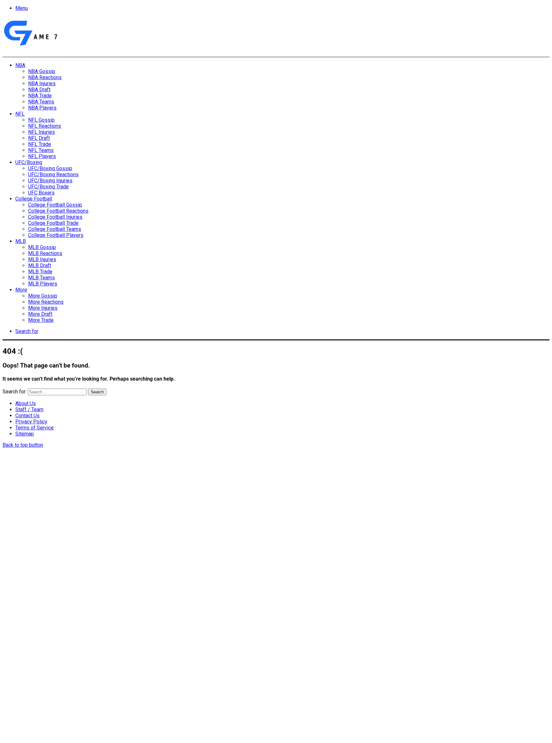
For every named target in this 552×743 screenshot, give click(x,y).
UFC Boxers (41, 193)
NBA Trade (40, 96)
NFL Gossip (41, 120)
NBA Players (42, 108)
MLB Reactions (45, 253)
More (21, 290)
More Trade (41, 320)
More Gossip (42, 296)
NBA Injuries (42, 83)
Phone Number (142, 674)
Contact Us (27, 416)
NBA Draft (39, 90)
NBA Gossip (41, 71)
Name (42, 674)
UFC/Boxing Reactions (53, 174)
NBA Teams (41, 102)
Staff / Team (29, 409)
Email (87, 674)
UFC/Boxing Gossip (50, 168)
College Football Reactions (58, 211)
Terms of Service (34, 428)
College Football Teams (54, 229)
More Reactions (46, 302)
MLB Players (42, 284)
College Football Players (55, 235)
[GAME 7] (30, 46)
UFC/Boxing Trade (48, 187)
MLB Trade (40, 272)
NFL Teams (41, 150)
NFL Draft (39, 138)
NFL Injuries (41, 132)
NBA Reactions (45, 77)
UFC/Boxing (28, 162)
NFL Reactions (44, 126)
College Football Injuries (55, 217)
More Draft (40, 314)
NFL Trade (39, 144)
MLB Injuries (42, 259)
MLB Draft (39, 265)
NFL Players (42, 156)
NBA (20, 65)
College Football (33, 199)
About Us (25, 403)
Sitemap (24, 434)
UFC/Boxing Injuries (50, 181)
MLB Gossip (42, 247)
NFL (20, 114)
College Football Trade (53, 223)
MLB (20, 241)
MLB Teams (41, 278)
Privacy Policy (31, 422)
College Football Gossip (55, 205)
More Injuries (42, 308)
